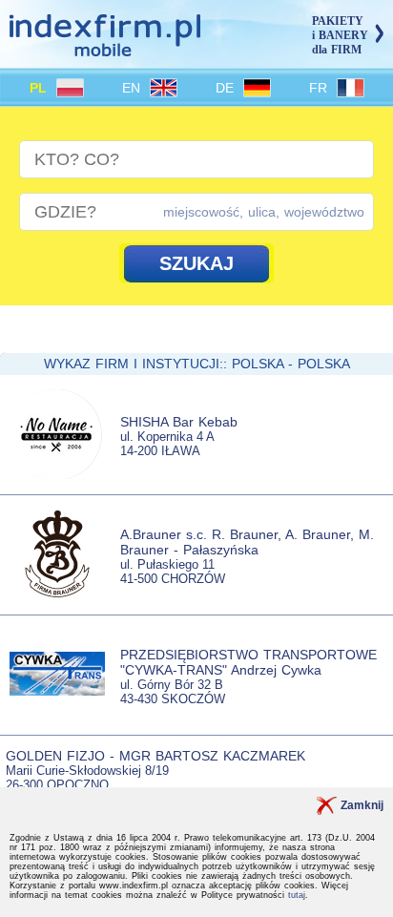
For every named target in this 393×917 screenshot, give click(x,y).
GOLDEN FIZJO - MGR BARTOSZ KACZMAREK (155, 755)
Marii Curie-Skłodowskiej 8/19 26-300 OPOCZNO (87, 777)
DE (227, 87)
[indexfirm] (105, 48)
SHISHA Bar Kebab (179, 421)
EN (133, 87)
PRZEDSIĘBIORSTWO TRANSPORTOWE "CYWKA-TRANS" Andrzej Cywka (248, 662)
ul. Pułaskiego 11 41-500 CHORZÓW (172, 571)
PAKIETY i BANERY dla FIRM (340, 35)
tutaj (296, 895)
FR (320, 87)
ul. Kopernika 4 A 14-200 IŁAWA (167, 443)
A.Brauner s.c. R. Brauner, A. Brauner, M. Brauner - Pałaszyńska (247, 542)
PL (41, 87)
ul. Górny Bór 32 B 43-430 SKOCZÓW (172, 691)
